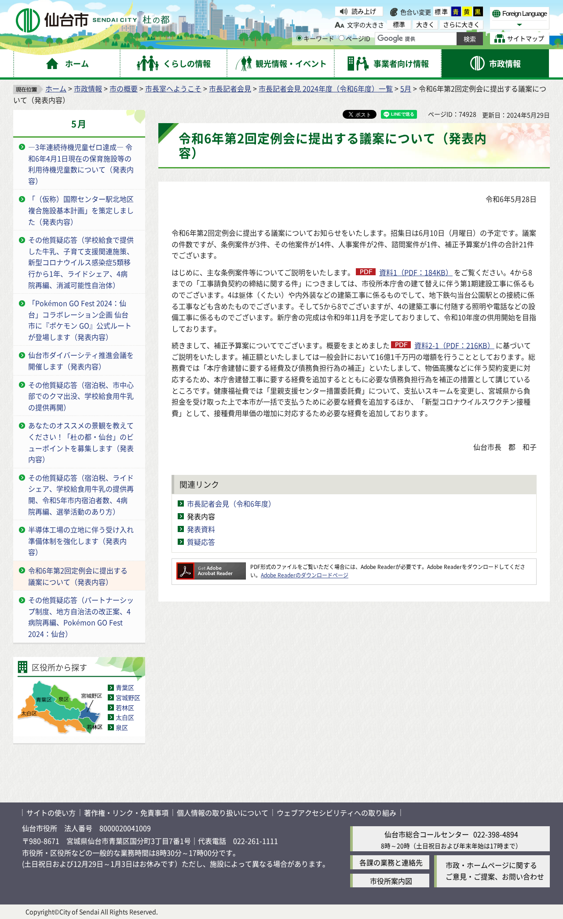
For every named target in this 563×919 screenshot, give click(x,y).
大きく (425, 24)
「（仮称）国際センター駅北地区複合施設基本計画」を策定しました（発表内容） (81, 209)
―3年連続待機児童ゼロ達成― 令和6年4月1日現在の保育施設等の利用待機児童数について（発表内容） (81, 164)
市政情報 (88, 88)
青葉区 (125, 687)
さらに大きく (461, 24)
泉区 (122, 727)
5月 (405, 88)
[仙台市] (92, 20)
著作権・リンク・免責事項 (126, 812)
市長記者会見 (230, 88)
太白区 (125, 717)
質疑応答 (201, 541)
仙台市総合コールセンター (426, 834)
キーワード (318, 38)
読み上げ (363, 11)
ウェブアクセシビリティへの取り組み (336, 812)
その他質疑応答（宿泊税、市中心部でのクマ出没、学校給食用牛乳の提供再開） (81, 395)
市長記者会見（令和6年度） (231, 503)
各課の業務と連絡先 (391, 862)
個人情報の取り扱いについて (222, 812)
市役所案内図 (391, 880)
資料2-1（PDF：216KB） (454, 345)
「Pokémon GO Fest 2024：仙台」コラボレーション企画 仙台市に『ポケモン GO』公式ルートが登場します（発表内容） (80, 320)
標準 (442, 11)
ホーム (55, 88)
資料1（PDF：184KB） (416, 272)
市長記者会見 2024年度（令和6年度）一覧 (326, 88)
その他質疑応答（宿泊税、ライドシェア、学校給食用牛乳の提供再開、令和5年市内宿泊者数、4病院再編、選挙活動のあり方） (81, 494)
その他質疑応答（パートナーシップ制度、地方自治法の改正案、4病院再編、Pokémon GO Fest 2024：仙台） (81, 616)
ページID (358, 38)
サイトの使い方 (51, 812)
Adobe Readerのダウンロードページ (304, 575)
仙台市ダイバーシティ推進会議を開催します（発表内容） (81, 361)
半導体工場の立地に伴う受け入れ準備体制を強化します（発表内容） (81, 540)
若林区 (125, 707)
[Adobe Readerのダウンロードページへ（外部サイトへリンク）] (211, 566)
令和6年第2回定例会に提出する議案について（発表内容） (78, 576)
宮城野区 (128, 697)
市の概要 (124, 88)
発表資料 (201, 529)
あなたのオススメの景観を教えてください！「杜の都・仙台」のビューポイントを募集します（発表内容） (81, 442)
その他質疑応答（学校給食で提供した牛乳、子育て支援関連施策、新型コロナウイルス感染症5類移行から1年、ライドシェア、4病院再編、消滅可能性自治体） (81, 262)
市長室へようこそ (173, 88)
